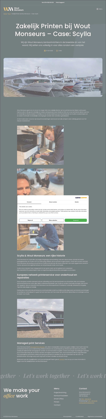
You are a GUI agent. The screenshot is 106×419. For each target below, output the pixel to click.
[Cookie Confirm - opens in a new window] (81, 197)
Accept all (75, 220)
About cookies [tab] (53, 202)
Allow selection (53, 220)
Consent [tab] (29, 202)
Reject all (30, 220)
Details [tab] (77, 202)
